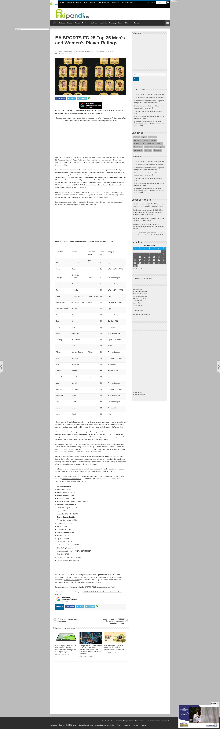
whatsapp (89, 98)
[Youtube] (154, 2)
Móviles (92, 2)
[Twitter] (152, 2)
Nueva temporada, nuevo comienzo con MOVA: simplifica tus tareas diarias (114, 648)
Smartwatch (138, 150)
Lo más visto (115, 2)
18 (145, 260)
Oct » (140, 268)
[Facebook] (150, 2)
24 (140, 263)
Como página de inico (140, 296)
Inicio (54, 22)
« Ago (135, 268)
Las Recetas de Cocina (140, 291)
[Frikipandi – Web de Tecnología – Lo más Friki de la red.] (76, 13)
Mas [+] (128, 23)
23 (135, 263)
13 (154, 257)
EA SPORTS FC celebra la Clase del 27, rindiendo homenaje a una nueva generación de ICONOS (148, 227)
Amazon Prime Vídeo (139, 394)
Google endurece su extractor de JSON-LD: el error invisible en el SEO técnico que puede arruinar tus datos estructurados (91, 649)
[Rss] (148, 2)
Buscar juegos (137, 289)
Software (94, 23)
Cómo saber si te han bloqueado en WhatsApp (149, 97)
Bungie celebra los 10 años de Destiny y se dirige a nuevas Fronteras (113, 620)
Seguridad (148, 147)
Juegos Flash (137, 301)
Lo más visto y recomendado (144, 143)
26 (149, 263)
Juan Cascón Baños (64, 52)
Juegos (78, 2)
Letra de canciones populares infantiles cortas (149, 94)
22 (164, 260)
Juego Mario (137, 303)
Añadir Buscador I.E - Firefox (104, 725)
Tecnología (70, 2)
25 (145, 263)
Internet (85, 2)
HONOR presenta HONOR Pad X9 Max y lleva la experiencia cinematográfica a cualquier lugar (65, 649)
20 (154, 260)
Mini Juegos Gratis (127, 2)
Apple (144, 137)
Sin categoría (159, 147)
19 (149, 260)
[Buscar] (168, 2)
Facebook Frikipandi (139, 298)
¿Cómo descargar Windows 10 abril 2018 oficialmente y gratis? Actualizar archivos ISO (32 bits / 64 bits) (149, 124)
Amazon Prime (137, 392)
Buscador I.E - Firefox (140, 294)
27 (154, 263)
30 (135, 266)
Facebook (127, 725)
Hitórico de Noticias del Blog (142, 314)
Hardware (62, 23)
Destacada (61, 53)
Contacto (62, 2)
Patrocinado (138, 147)
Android (136, 137)
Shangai (73, 725)
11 (145, 257)
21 (159, 260)
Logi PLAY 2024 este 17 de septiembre (68, 619)
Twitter (119, 725)
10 (140, 257)
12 (149, 257)
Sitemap (135, 725)
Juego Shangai (138, 305)
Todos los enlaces (139, 310)
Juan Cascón (139, 721)
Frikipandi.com (128, 721)
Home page (54, 725)
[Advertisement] (90, 140)
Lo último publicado (103, 2)
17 (140, 260)
